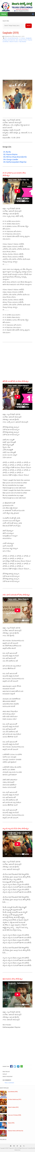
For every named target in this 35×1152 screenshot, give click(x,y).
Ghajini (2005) (11, 1123)
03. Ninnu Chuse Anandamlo (15, 157)
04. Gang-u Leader (10, 159)
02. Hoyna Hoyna (10, 154)
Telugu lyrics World (13, 1148)
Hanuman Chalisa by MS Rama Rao (15, 1130)
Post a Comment (9, 1082)
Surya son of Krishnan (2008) (14, 1115)
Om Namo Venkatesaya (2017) (14, 1099)
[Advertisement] (17, 62)
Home (3, 14)
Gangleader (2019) (11, 32)
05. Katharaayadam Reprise (14, 162)
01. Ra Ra (7, 152)
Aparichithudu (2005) (13, 1091)
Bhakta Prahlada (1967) (13, 1107)
